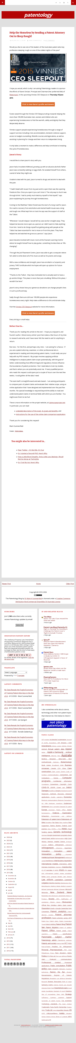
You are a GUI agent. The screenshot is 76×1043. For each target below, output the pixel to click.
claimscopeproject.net (57, 403)
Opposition (46, 908)
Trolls (47, 1010)
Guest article (50, 838)
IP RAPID (56, 870)
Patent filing (61, 924)
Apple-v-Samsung (56, 752)
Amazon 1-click (66, 743)
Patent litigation (53, 927)
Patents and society (49, 943)
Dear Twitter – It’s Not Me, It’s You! (31, 450)
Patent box (46, 921)
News (69, 892)
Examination (67, 813)
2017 (8, 866)
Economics (68, 797)
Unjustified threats (62, 1010)
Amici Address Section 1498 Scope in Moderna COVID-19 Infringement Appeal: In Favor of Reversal (56, 657)
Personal (19, 431)
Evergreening (47, 813)
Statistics (69, 991)
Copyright (64, 784)
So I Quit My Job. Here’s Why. (28, 462)
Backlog (46, 759)
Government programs (60, 835)
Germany (44, 835)
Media (59, 886)
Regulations (46, 978)
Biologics (57, 762)
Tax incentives (66, 1001)
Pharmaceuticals (57, 950)
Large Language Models (55, 877)
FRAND (65, 829)
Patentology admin (50, 940)
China (65, 768)
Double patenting (57, 797)
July (9, 890)
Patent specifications (62, 934)
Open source (67, 905)
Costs (70, 784)
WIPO (70, 1017)
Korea (44, 877)
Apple (44, 752)
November (11, 878)
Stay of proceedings (49, 994)
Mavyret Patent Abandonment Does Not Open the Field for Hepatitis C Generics (55, 643)
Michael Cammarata (48, 889)
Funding (45, 832)
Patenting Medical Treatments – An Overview (19, 896)
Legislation (60, 880)
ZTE (50, 1020)
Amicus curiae (57, 746)
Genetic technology (62, 832)
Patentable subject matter (57, 937)
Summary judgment (58, 997)
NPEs (58, 899)
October (10, 881)
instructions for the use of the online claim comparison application (40, 414)
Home (38, 584)
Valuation (69, 1013)
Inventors (59, 867)
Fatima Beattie (56, 826)
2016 (8, 869)
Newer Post (6, 584)
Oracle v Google (55, 908)
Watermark (14, 95)
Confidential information (62, 781)
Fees (50, 829)
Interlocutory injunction (63, 861)
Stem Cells (61, 994)
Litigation (45, 883)
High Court (68, 838)
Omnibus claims (57, 905)
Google (49, 835)
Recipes (69, 972)
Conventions (55, 784)
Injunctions (68, 848)
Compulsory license (52, 778)
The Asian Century (65, 1004)
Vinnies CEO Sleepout (24, 307)
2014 (8, 938)
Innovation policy (54, 854)
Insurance (69, 854)
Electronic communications (50, 800)
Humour (51, 842)
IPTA (66, 870)
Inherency (60, 848)
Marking (54, 886)
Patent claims (54, 921)
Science (56, 985)
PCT (66, 943)
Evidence (57, 813)
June (9, 893)
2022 (8, 850)
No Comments (50, 40)
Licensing (68, 880)
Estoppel (63, 807)
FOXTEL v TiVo (57, 829)
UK (51, 1010)
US (70, 1010)
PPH (48, 956)
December (11, 876)
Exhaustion (46, 816)
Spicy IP (47, 640)
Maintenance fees (66, 883)
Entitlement (46, 807)
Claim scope (56, 772)
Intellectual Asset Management (53, 857)
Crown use (61, 787)
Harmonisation (59, 838)
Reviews (51, 982)
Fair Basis (55, 822)
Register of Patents (63, 975)
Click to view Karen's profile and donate (38, 104)
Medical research (66, 886)
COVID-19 (46, 787)
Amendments (47, 746)
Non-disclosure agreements (57, 896)
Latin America (67, 877)
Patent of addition (66, 927)
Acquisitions (53, 743)
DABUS (69, 787)
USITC (44, 1013)
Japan (70, 870)
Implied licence (60, 842)
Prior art (53, 956)
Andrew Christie (67, 746)
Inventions (52, 867)
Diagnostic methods (50, 794)
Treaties (69, 1007)
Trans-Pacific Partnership (58, 1007)
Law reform (48, 879)
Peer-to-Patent (47, 947)
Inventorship (67, 867)
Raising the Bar (58, 972)
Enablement (68, 803)
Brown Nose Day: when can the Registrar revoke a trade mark (55, 669)
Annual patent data (56, 749)
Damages (45, 791)
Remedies (69, 978)
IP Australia (48, 870)
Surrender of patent (49, 1001)
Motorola (46, 892)
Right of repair (67, 982)
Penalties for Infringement (62, 947)
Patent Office (49, 930)
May (9, 923)
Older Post (70, 584)
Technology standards (50, 1004)
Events (69, 810)
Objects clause (56, 902)
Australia (66, 755)
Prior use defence (61, 956)
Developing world (66, 791)
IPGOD (62, 870)
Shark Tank (50, 988)
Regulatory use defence (58, 978)
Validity (62, 1013)
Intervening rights (65, 864)
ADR (59, 743)
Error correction (55, 807)
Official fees (46, 905)
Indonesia (69, 845)
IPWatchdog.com (50, 688)
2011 (8, 947)
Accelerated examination (58, 740)
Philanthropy (46, 953)
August (10, 887)
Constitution (46, 784)
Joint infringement (48, 873)
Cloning (63, 772)
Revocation (58, 982)
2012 (8, 944)
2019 (8, 860)
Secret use (63, 985)
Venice (44, 1017)
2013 (8, 941)
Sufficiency (46, 997)
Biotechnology (66, 762)
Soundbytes (50, 991)
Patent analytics (59, 911)
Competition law (66, 775)
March (10, 929)
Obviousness (67, 902)
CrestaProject (26, 1025)
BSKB (62, 765)
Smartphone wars (61, 988)
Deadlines (52, 791)
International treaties (50, 864)
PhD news (68, 950)
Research (45, 982)
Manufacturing (46, 886)
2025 (8, 840)
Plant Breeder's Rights (63, 953)
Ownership (64, 908)
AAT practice (46, 740)
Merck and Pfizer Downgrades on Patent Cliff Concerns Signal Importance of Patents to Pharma (56, 691)
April (9, 926)
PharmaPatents (50, 677)
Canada (54, 768)
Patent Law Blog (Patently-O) (55, 627)
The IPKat (47, 617)
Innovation (48, 851)
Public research (53, 969)
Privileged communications (61, 959)
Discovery (62, 794)
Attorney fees (56, 756)
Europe (45, 810)
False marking (63, 822)
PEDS (70, 943)
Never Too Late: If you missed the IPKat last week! (56, 619)
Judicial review (59, 873)
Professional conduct (53, 962)
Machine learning (55, 883)
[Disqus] (38, 493)
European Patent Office (58, 810)
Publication (62, 969)
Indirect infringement (57, 845)
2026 (8, 837)
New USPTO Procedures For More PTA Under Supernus (56, 680)
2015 (8, 873)
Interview (45, 867)
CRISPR (53, 787)
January (10, 935)
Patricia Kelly (61, 943)
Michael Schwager (59, 889)
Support (69, 997)
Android (45, 749)
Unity (54, 1010)
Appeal (68, 749)
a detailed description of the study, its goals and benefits (37, 411)
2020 (8, 856)
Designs (58, 791)
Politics (44, 956)
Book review (47, 765)
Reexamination (48, 975)
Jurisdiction (68, 873)
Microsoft (68, 889)
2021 (8, 853)
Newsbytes (45, 896)
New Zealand (58, 892)
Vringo (53, 1017)
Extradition (48, 822)
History (45, 842)
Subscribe (19, 625)
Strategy (68, 994)
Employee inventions (56, 803)
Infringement (49, 847)
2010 (8, 951)
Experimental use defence (61, 816)
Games (50, 832)
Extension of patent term (51, 819)
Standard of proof (60, 991)
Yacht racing (45, 1020)
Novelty (52, 899)
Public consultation (58, 966)
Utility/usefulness (53, 1013)
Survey (58, 1001)
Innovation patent (63, 851)
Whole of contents (62, 1017)
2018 (8, 863)
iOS (43, 870)
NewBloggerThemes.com (53, 1025)
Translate (20, 675)
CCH (60, 768)
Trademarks (46, 1007)
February (10, 932)
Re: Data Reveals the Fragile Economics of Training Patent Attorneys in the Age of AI (19, 693)
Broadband (56, 765)
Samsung (45, 985)
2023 (8, 847)
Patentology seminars (65, 940)
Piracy (52, 953)
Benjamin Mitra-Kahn (59, 759)
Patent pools (62, 931)
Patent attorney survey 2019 (62, 918)
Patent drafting (51, 924)
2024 (8, 844)
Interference (50, 861)
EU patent (69, 807)
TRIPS (43, 1010)
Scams (51, 985)
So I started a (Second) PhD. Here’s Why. (32, 453)
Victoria (48, 1017)
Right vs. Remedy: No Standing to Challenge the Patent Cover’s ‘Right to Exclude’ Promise (55, 631)
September (11, 884)
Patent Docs (48, 652)
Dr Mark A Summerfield (33, 598)
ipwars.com (48, 667)
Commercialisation (54, 775)
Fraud (70, 829)
